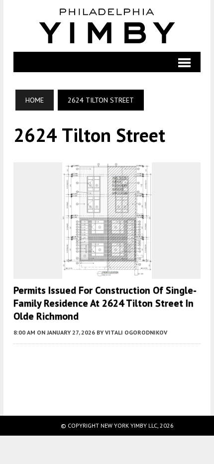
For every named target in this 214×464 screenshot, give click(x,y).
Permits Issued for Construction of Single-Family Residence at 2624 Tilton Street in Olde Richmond (105, 303)
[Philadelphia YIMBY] (107, 25)
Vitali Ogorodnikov (136, 332)
